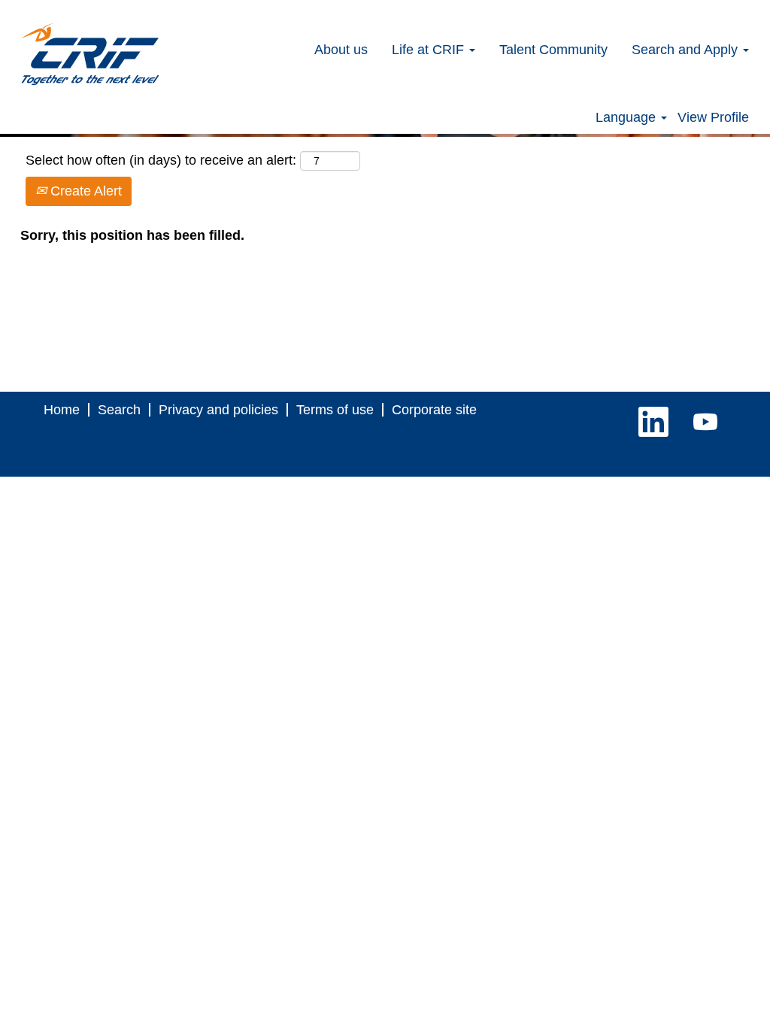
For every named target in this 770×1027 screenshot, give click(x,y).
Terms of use (335, 409)
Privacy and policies (218, 409)
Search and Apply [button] (686, 49)
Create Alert (84, 190)
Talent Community (553, 49)
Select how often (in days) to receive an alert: (161, 160)
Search (119, 409)
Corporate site (434, 409)
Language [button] (627, 117)
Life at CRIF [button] (430, 49)
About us (341, 49)
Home (62, 409)
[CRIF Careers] (90, 54)
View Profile (713, 117)
